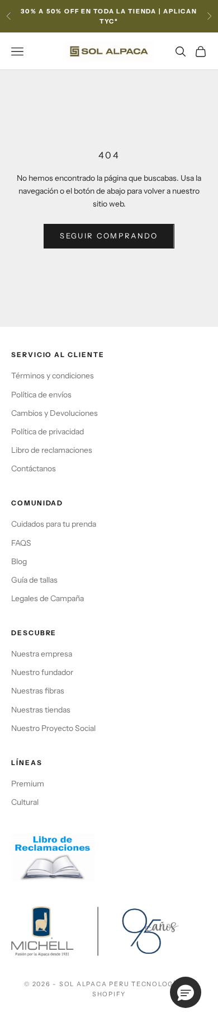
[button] (185, 992)
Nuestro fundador (42, 672)
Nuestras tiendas (40, 710)
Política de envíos (41, 395)
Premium (27, 784)
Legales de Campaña (47, 598)
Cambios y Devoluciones (54, 413)
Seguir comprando (109, 235)
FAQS (21, 543)
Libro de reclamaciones (51, 450)
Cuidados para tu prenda (53, 524)
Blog (19, 561)
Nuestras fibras (37, 691)
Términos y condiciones (52, 376)
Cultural (25, 802)
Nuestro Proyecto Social (53, 728)
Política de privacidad (47, 431)
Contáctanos (33, 468)
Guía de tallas (34, 580)
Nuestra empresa (41, 654)
